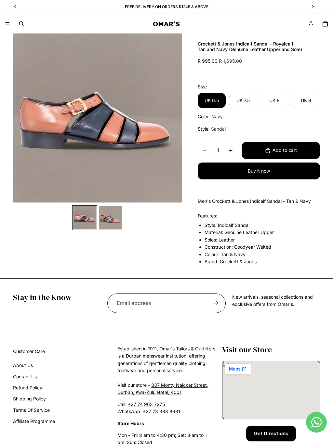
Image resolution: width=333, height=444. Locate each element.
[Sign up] (216, 303)
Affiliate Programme (34, 421)
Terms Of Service (31, 410)
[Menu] (7, 23)
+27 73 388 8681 (161, 411)
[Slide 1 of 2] (84, 217)
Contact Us (25, 376)
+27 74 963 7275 (146, 404)
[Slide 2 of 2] (110, 217)
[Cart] (325, 24)
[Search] (21, 24)
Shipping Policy (29, 399)
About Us (23, 365)
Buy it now (259, 171)
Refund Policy (27, 387)
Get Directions (271, 433)
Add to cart (285, 150)
